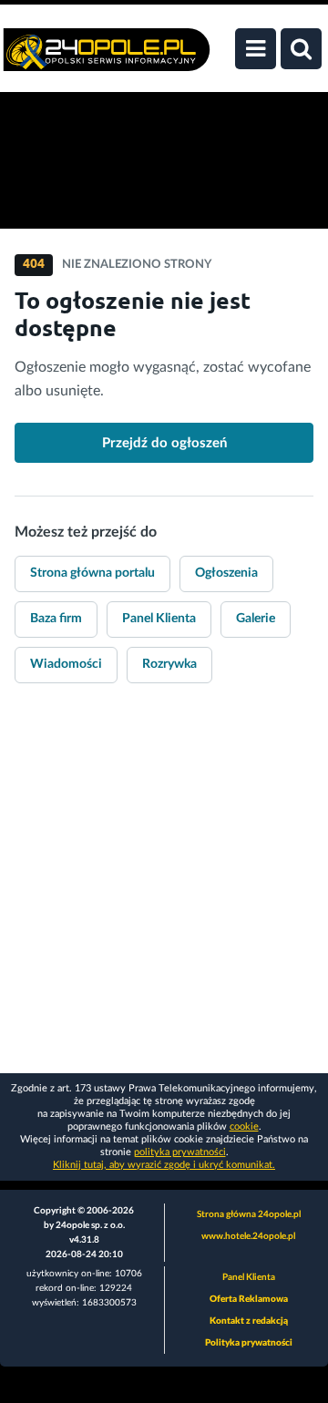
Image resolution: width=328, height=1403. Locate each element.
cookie (244, 1126)
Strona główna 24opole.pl (249, 1214)
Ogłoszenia (226, 573)
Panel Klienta (159, 618)
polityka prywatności (180, 1152)
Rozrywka (169, 664)
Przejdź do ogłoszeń (164, 443)
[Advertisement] (164, 891)
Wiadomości (66, 664)
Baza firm (56, 618)
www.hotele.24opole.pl (248, 1236)
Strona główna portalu (92, 573)
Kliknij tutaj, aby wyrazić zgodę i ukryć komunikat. (164, 1165)
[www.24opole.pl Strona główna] (106, 59)
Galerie (255, 618)
